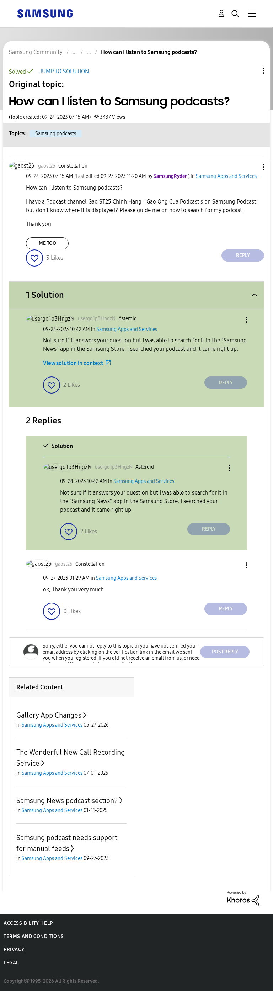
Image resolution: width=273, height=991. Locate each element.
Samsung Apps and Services (226, 176)
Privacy (14, 950)
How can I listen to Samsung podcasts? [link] (149, 52)
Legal (11, 963)
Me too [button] (47, 243)
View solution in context (73, 363)
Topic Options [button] (251, 70)
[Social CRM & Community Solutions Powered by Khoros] (243, 898)
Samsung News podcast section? (67, 800)
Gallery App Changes (48, 715)
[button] (251, 167)
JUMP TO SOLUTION (64, 71)
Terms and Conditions (34, 936)
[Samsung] (45, 13)
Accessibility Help (28, 923)
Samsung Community (36, 52)
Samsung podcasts (55, 134)
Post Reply (225, 652)
